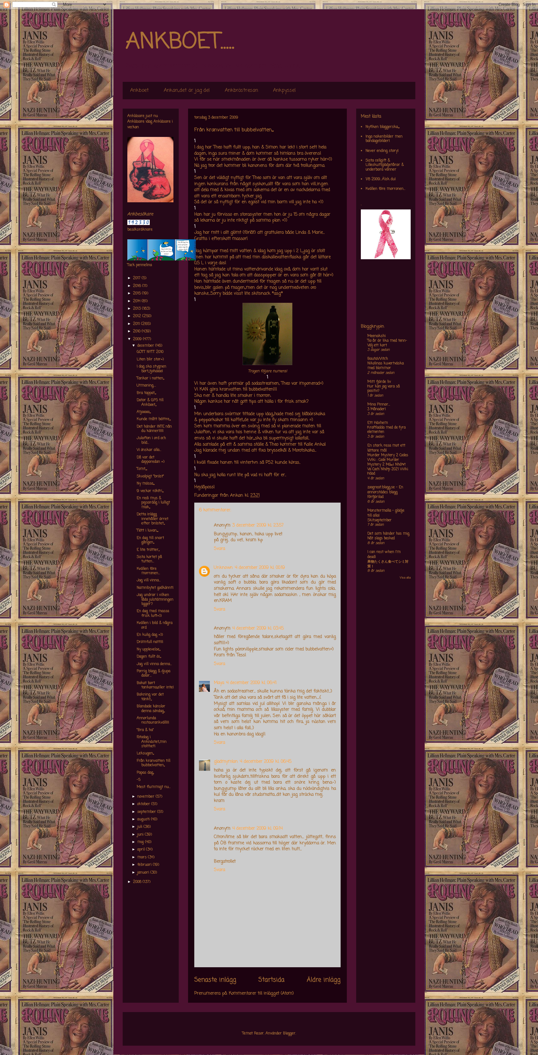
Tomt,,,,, (142, 469)
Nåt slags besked (381, 538)
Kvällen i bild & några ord (154, 625)
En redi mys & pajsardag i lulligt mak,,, (153, 502)
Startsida (271, 980)
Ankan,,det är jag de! (187, 90)
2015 (137, 293)
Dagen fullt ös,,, (149, 656)
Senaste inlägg (215, 980)
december (146, 346)
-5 (138, 780)
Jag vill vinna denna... (154, 664)
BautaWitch (377, 359)
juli (140, 827)
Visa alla (405, 578)
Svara (219, 549)
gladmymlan (226, 761)
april (141, 849)
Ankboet (139, 90)
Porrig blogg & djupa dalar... (153, 673)
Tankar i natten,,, (150, 378)
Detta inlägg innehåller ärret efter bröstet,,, (152, 519)
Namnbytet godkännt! (155, 588)
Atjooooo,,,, (144, 412)
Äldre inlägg (324, 980)
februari (145, 865)
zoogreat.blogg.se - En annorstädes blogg (385, 490)
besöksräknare (140, 229)
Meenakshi (376, 336)
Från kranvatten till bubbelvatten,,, (153, 763)
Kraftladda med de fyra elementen (386, 430)
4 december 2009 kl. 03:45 (258, 628)
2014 (137, 301)
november (146, 796)
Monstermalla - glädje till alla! (385, 513)
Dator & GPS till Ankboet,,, (150, 402)
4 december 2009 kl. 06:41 (251, 683)
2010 (137, 331)
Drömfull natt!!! (150, 642)
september (147, 812)
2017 (137, 278)
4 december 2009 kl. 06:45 (265, 761)
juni (141, 834)
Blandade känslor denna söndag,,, (151, 709)
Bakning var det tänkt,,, (150, 697)
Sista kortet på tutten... (149, 559)
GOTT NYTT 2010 (150, 352)
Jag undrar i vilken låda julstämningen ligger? (155, 599)
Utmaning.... (146, 385)
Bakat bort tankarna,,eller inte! (155, 685)
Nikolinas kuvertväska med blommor (385, 366)
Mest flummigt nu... (154, 787)
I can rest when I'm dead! (384, 554)
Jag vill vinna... (149, 580)
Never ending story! (382, 151)
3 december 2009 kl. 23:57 (258, 525)
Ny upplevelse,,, (148, 649)
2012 (137, 316)
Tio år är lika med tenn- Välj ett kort (387, 343)
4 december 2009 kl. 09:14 (257, 828)
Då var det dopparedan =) (150, 460)
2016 (137, 286)
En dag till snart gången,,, (150, 540)
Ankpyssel (284, 90)
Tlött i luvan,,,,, (147, 530)
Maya (219, 683)
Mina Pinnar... (378, 404)
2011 (137, 324)
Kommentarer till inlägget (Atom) (261, 993)
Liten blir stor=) (150, 359)
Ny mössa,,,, (145, 483)
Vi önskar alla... (149, 450)
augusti (144, 819)
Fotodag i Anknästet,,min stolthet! (152, 741)
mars (142, 857)
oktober (144, 804)
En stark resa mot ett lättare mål (386, 448)
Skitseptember (379, 520)
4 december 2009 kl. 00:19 (260, 568)
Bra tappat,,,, (146, 393)
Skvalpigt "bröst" (150, 476)
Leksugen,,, (145, 753)
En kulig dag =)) (150, 635)
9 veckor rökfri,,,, (150, 491)
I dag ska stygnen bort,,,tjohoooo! (151, 369)
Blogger (289, 1033)
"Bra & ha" (145, 730)
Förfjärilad (375, 497)
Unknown (223, 568)
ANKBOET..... (180, 42)
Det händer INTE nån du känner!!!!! (154, 429)
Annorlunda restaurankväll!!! (153, 720)
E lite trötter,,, (148, 550)
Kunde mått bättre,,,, (154, 419)
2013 (137, 309)
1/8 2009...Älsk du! (381, 179)
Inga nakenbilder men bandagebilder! (384, 139)
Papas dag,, (145, 773)
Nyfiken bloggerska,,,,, (382, 127)
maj (141, 842)
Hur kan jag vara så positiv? (383, 389)
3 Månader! (376, 409)
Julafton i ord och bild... (151, 440)
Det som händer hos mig (388, 534)
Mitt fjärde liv (379, 382)
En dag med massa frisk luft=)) (153, 613)
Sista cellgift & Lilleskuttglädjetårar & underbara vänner (385, 165)
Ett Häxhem (377, 423)
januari (143, 872)
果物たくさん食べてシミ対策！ (387, 564)
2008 (138, 882)
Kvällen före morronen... (148, 571)
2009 (138, 339)
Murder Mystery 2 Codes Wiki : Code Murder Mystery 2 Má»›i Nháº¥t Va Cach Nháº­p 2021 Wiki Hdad (387, 464)
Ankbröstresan (241, 90)
